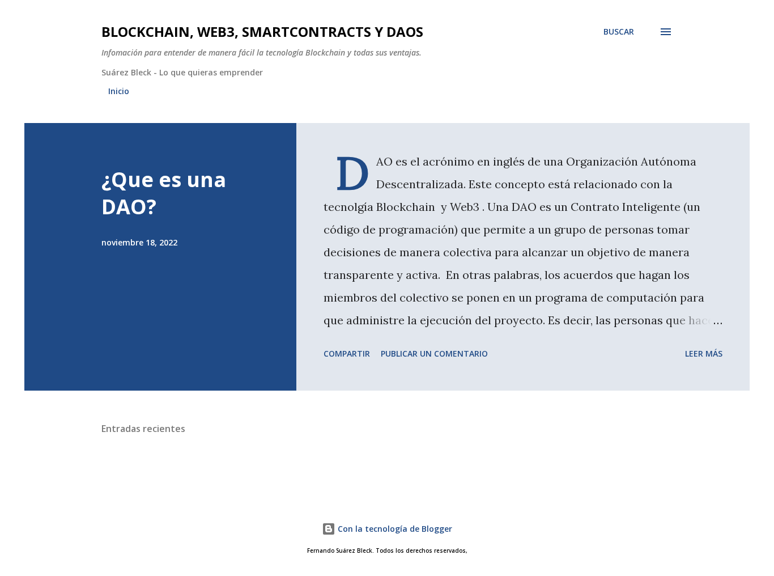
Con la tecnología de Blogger (393, 528)
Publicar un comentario (434, 353)
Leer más (703, 353)
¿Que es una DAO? (163, 193)
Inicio (118, 91)
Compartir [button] (347, 353)
